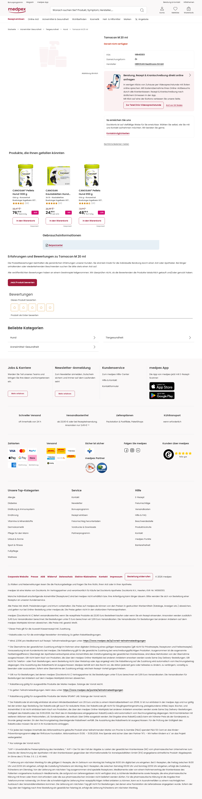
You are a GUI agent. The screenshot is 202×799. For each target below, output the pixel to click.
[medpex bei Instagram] (132, 450)
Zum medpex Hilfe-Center (115, 374)
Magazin (30, 2)
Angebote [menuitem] (143, 19)
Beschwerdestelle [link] (144, 521)
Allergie (11, 497)
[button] (143, 105)
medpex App (42, 2)
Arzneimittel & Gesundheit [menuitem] (55, 19)
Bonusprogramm (80, 509)
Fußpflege (13, 550)
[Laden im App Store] (170, 386)
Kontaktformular (110, 386)
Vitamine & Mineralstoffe (20, 521)
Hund (65, 29)
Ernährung (13, 515)
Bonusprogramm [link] (15, 2)
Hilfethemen (189, 2)
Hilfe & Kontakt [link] (109, 380)
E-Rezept (139, 497)
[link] (90, 468)
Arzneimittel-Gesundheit (30, 29)
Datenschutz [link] (66, 576)
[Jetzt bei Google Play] (170, 395)
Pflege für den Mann (18, 533)
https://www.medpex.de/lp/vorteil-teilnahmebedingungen (114, 641)
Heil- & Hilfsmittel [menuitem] (111, 19)
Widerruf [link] (52, 576)
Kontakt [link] (139, 533)
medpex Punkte (143, 539)
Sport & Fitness (15, 545)
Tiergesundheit (52, 29)
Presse (34, 576)
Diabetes (12, 503)
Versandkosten (142, 509)
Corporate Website (18, 576)
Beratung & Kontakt (171, 2)
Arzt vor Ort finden (174, 105)
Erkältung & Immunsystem (21, 509)
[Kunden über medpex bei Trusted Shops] (178, 454)
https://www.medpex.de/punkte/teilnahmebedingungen (93, 690)
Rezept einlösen (80, 515)
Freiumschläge (142, 503)
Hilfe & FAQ (140, 515)
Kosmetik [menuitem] (94, 19)
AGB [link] (43, 576)
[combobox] (98, 10)
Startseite (12, 29)
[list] (53, 54)
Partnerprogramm (81, 533)
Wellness (12, 557)
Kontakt (75, 497)
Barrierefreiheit (142, 545)
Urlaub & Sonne (16, 539)
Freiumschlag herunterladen (86, 521)
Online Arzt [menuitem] (33, 19)
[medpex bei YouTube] (138, 450)
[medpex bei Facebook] (126, 450)
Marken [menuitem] (127, 19)
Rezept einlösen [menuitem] (16, 19)
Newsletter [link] (77, 503)
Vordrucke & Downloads (84, 527)
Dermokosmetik (16, 527)
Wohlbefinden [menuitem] (79, 19)
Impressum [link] (116, 576)
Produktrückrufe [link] (143, 527)
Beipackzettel (56, 245)
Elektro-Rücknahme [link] (86, 576)
